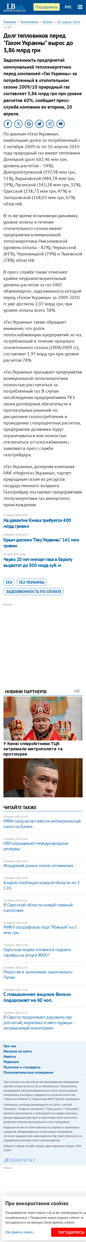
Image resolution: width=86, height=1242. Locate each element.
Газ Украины (31, 582)
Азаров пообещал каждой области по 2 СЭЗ (41, 885)
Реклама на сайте (17, 1051)
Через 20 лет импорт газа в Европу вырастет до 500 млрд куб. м (37, 562)
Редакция (11, 1061)
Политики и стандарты (21, 1067)
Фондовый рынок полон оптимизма (38, 865)
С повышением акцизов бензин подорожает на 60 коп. (37, 997)
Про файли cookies (19, 1232)
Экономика (29, 22)
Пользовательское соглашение (28, 1072)
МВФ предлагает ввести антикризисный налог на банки (42, 823)
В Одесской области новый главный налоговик (37, 907)
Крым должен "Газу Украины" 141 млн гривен (41, 543)
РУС (68, 7)
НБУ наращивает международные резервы (35, 846)
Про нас (9, 1046)
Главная (9, 22)
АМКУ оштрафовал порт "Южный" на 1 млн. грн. (40, 929)
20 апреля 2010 (68, 22)
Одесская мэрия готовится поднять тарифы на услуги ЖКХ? (37, 952)
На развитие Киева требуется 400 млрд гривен (37, 523)
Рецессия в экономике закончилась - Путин (38, 974)
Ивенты (9, 1056)
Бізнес (48, 22)
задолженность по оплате (33, 591)
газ (9, 582)
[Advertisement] (43, 640)
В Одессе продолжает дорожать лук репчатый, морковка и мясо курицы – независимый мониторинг (39, 1022)
